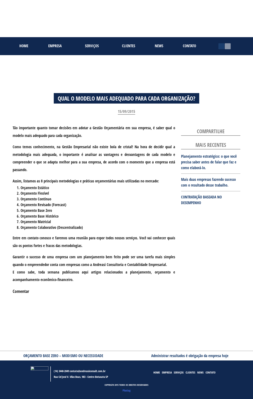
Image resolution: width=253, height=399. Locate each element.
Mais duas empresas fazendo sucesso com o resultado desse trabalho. (208, 182)
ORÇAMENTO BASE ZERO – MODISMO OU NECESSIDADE (63, 355)
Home (23, 45)
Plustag (126, 390)
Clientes (128, 45)
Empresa (55, 45)
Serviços (92, 45)
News (159, 45)
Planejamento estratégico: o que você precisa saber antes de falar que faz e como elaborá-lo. (209, 162)
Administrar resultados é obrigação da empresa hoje (189, 355)
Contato (189, 45)
